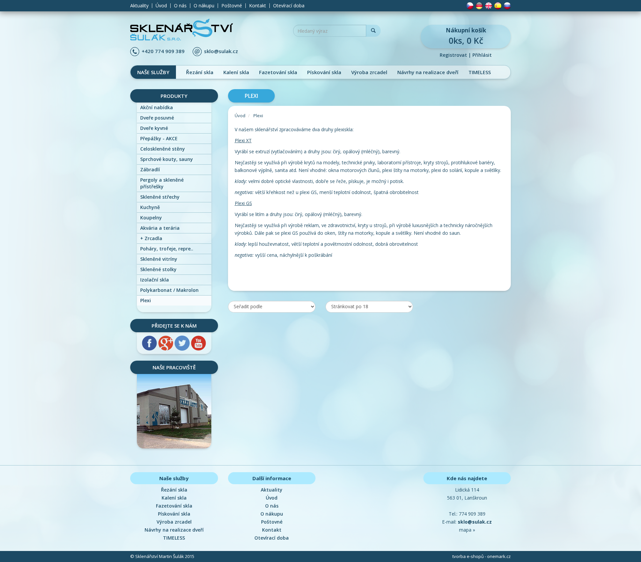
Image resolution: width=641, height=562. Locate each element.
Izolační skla (154, 279)
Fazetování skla (278, 72)
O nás (180, 5)
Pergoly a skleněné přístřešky (162, 183)
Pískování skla (324, 72)
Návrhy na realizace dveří (427, 72)
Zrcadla (151, 238)
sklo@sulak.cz (221, 51)
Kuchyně (150, 207)
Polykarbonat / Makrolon (169, 290)
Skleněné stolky (158, 269)
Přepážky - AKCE (159, 138)
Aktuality (139, 5)
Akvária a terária (160, 228)
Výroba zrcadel (369, 72)
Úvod (161, 5)
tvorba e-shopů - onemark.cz (481, 556)
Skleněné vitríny (158, 259)
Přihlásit (482, 55)
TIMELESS (479, 72)
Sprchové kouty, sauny (166, 159)
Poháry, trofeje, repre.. (166, 248)
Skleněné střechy (160, 197)
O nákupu (204, 5)
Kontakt (257, 5)
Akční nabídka (156, 107)
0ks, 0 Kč (466, 36)
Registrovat (453, 55)
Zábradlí (150, 169)
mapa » (467, 530)
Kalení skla (236, 72)
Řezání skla (199, 72)
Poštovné (231, 5)
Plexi (145, 300)
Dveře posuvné (157, 118)
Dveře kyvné (154, 128)
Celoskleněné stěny (162, 149)
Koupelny (151, 217)
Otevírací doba (288, 5)
